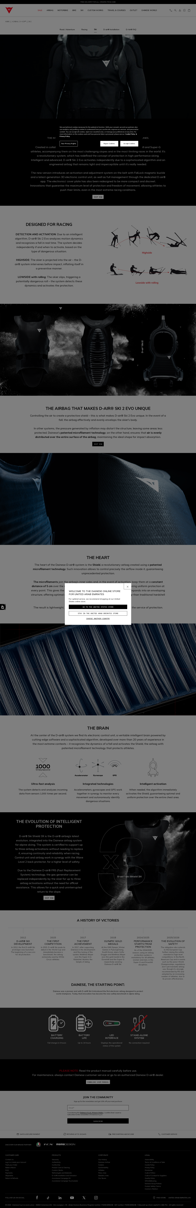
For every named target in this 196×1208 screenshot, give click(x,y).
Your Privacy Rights (68, 143)
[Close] (127, 586)
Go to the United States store (98, 607)
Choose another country (98, 618)
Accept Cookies (129, 143)
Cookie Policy (130, 134)
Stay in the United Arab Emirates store (98, 613)
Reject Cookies (109, 143)
